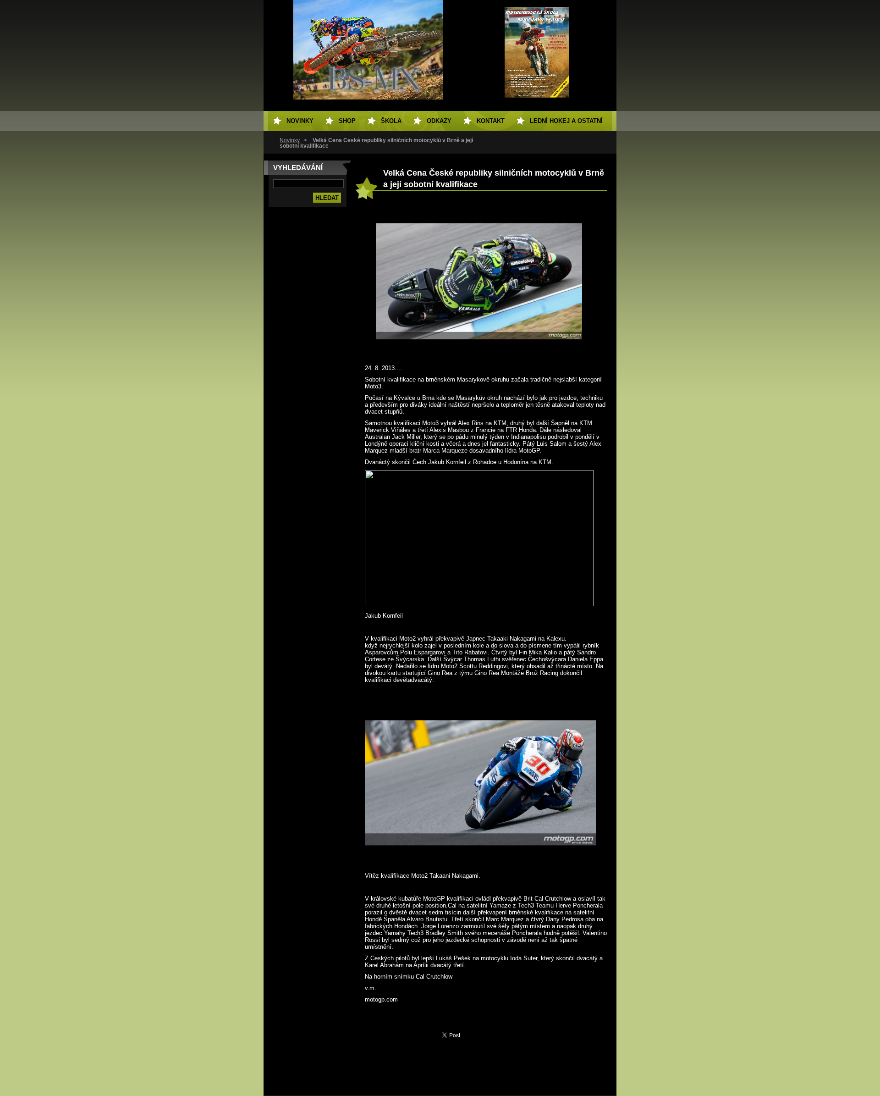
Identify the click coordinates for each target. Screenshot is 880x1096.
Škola (391, 120)
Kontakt (491, 120)
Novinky (290, 140)
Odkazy (439, 120)
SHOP (347, 120)
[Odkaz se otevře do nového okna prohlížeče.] (479, 356)
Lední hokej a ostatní (566, 120)
